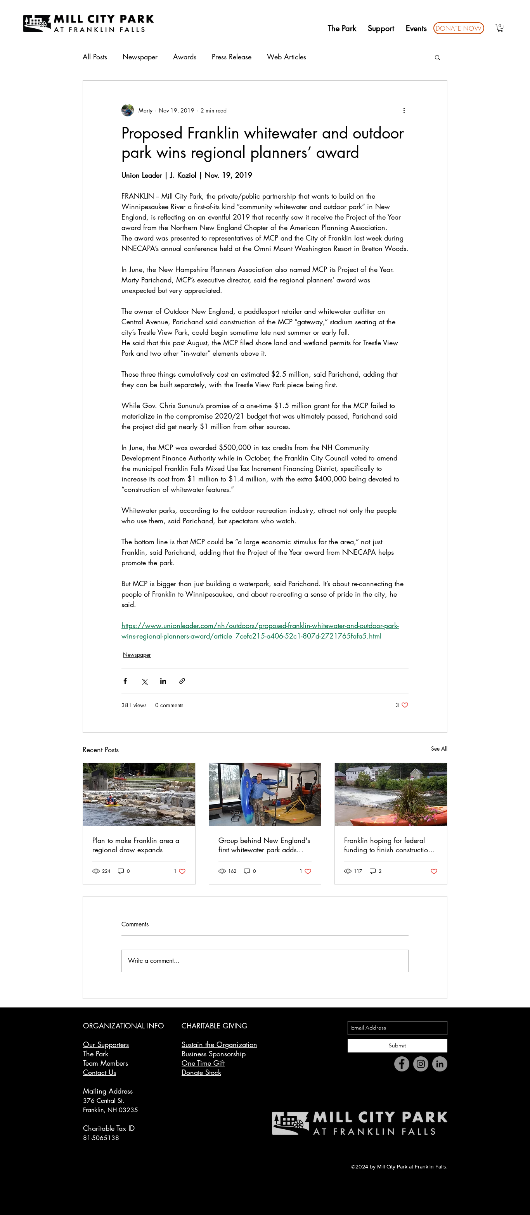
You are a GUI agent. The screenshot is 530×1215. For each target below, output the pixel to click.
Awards (184, 56)
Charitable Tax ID (109, 1128)
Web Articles (286, 56)
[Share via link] (182, 681)
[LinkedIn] (439, 1063)
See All (439, 748)
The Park (95, 1053)
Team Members (105, 1063)
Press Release (231, 56)
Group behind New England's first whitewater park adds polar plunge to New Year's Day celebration (264, 845)
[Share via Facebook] (125, 681)
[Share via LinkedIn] (163, 681)
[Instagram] (420, 1063)
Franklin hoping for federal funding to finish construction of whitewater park (388, 845)
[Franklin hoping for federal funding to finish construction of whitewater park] (391, 794)
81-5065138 (101, 1138)
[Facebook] (401, 1063)
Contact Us (99, 1072)
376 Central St (103, 1101)
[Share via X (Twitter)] (144, 681)
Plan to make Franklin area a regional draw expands (135, 845)
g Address (117, 1091)
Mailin (92, 1091)
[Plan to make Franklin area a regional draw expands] (139, 794)
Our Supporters (106, 1044)
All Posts (95, 56)
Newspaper (140, 56)
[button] (500, 28)
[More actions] (404, 110)
